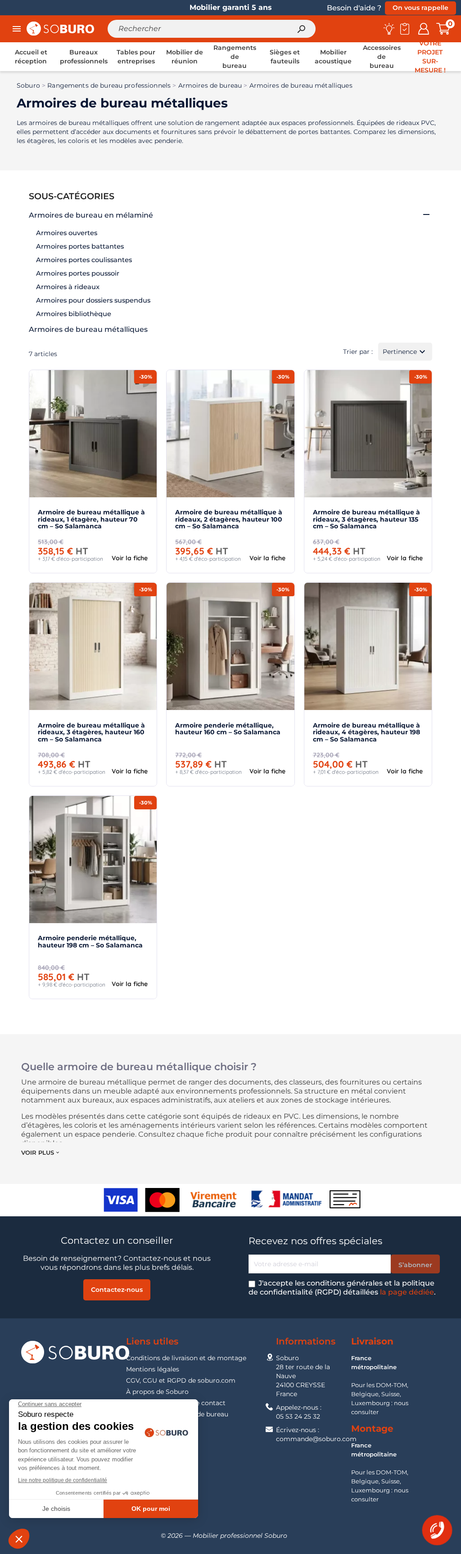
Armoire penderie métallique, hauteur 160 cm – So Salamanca (227, 728)
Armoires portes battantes (80, 246)
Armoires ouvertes (66, 233)
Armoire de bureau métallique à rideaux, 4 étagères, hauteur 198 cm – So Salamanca (366, 732)
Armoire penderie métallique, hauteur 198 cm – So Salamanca (90, 941)
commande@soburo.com (316, 1439)
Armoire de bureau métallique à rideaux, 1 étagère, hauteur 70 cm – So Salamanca (91, 519)
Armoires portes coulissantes (84, 260)
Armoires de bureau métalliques (88, 329)
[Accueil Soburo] (60, 28)
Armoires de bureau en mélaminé (91, 215)
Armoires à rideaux (67, 287)
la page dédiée (407, 1292)
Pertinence (405, 351)
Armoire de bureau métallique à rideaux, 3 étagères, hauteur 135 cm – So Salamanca (366, 519)
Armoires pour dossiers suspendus (93, 300)
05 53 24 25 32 (298, 1416)
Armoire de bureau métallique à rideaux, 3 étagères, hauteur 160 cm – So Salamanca (91, 732)
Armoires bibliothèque (73, 314)
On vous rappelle (420, 8)
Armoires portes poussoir (77, 273)
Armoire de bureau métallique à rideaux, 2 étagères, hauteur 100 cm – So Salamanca (228, 519)
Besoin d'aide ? (354, 8)
